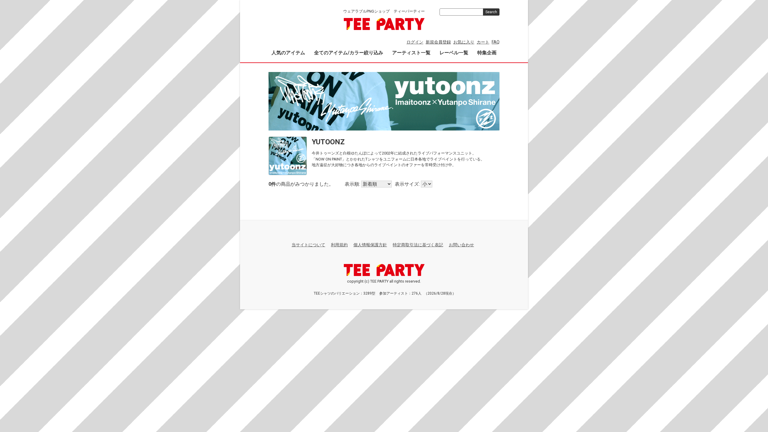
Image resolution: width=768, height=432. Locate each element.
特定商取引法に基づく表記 (418, 244)
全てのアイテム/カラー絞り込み (348, 53)
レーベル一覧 (454, 53)
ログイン (414, 42)
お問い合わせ (461, 244)
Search (491, 12)
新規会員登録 (438, 42)
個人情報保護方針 (370, 244)
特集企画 (486, 53)
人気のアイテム (288, 53)
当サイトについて (308, 244)
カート (483, 42)
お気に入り (463, 42)
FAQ (496, 42)
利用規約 (339, 244)
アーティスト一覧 (411, 53)
